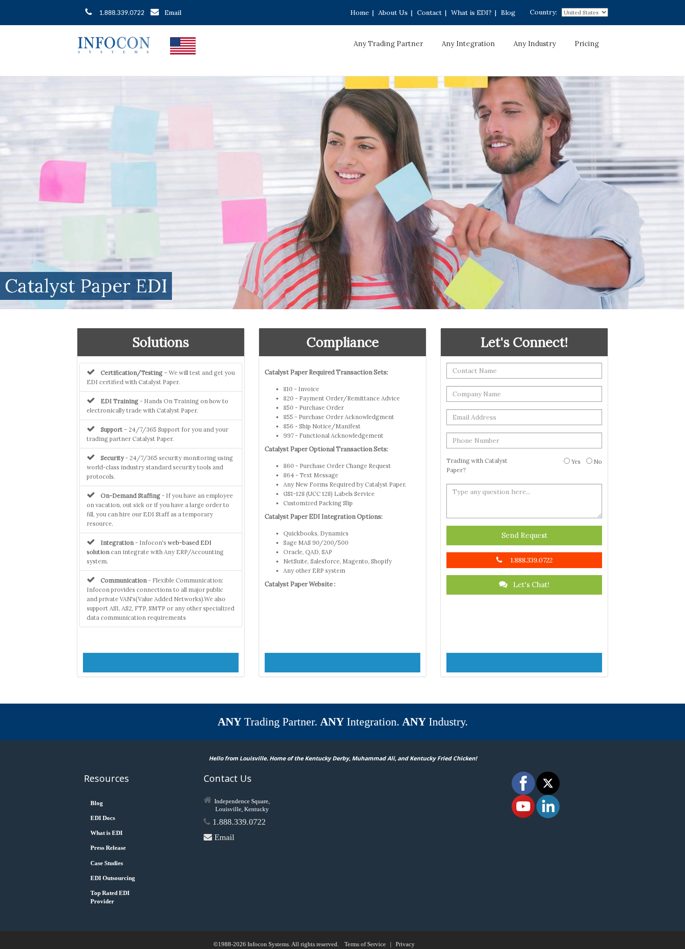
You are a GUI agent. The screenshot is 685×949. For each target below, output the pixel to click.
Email (172, 12)
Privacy (405, 944)
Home (359, 12)
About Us (393, 12)
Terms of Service (365, 944)
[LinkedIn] (548, 805)
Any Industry (535, 43)
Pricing (587, 43)
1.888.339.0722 (121, 12)
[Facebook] (524, 782)
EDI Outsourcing (112, 877)
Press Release (108, 847)
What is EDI (106, 832)
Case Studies (106, 863)
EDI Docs (102, 817)
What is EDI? (471, 12)
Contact (429, 12)
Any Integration (468, 43)
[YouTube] (524, 805)
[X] (548, 782)
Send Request (524, 535)
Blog (508, 12)
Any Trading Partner (388, 43)
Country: (543, 12)
